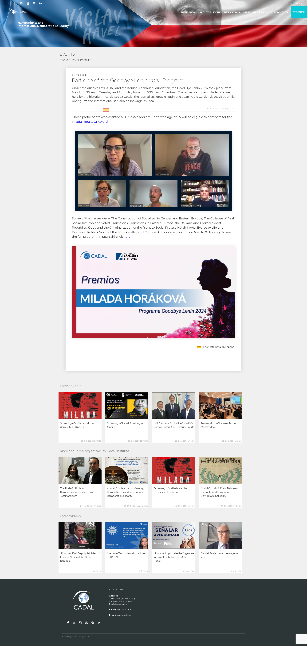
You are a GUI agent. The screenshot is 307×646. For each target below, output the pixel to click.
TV (270, 12)
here (127, 237)
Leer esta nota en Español (219, 346)
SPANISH (299, 3)
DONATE (300, 12)
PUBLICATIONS (232, 12)
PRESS (246, 12)
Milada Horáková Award (90, 121)
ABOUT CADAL (188, 12)
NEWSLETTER (281, 12)
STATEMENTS (259, 12)
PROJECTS (205, 12)
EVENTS (217, 12)
